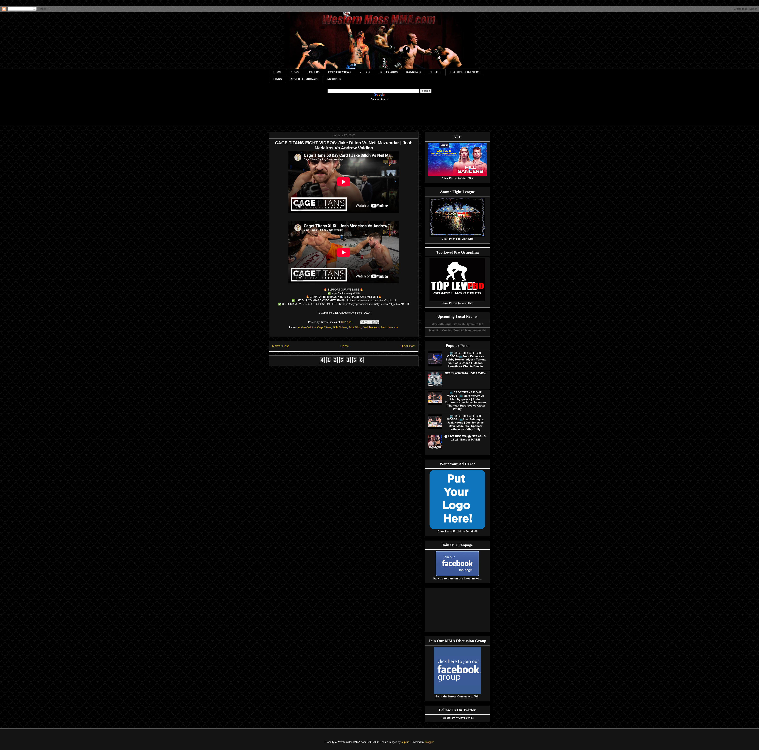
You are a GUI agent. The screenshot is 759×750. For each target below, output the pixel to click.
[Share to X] (370, 322)
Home (344, 346)
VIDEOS (365, 72)
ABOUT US (334, 79)
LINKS (277, 79)
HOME (277, 72)
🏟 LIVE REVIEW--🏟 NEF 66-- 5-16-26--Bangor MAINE (465, 438)
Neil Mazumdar (389, 327)
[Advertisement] (379, 116)
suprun (405, 742)
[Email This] (362, 322)
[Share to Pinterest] (377, 322)
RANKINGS (413, 72)
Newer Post (280, 346)
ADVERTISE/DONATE (304, 79)
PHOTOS (435, 72)
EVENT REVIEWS (339, 72)
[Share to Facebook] (374, 322)
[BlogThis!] (366, 322)
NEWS (295, 72)
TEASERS (313, 72)
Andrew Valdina (307, 327)
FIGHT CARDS (388, 72)
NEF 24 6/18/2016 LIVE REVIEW (465, 373)
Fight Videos (340, 327)
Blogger (429, 742)
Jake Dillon (355, 327)
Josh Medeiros (371, 327)
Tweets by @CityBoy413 (457, 717)
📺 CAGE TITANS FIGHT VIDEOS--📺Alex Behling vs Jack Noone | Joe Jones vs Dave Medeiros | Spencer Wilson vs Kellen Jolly (465, 422)
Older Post (407, 346)
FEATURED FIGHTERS (465, 72)
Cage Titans (324, 327)
